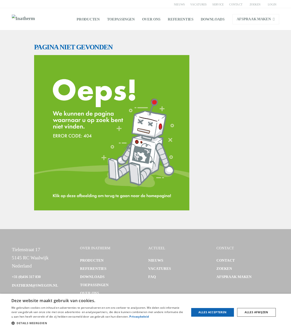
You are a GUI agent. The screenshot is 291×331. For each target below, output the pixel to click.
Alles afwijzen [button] (256, 312)
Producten (88, 19)
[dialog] (145, 312)
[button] (97, 323)
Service (218, 4)
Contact (235, 4)
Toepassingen (121, 19)
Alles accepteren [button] (212, 312)
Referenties (180, 19)
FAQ (152, 277)
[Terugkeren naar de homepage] (111, 209)
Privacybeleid (139, 316)
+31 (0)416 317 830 (26, 277)
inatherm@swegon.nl (35, 285)
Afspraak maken (254, 19)
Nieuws (179, 4)
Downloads (213, 19)
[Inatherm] (23, 19)
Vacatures (198, 4)
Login (272, 4)
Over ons (151, 19)
